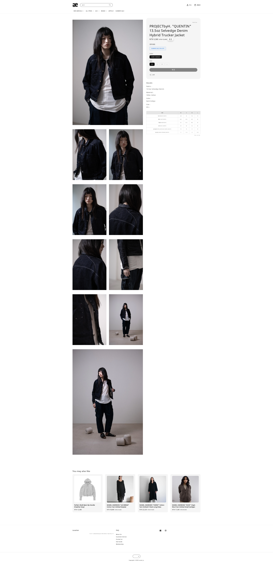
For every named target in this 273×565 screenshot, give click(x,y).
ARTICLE (111, 11)
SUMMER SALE (120, 11)
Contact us (119, 539)
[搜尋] (110, 5)
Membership (120, 544)
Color (151, 53)
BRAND (103, 11)
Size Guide (119, 541)
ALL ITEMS (89, 11)
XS (152, 64)
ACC (96, 11)
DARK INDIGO (155, 57)
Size (151, 61)
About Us (119, 534)
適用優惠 (152, 44)
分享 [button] (153, 75)
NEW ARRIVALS (78, 11)
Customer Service (121, 537)
